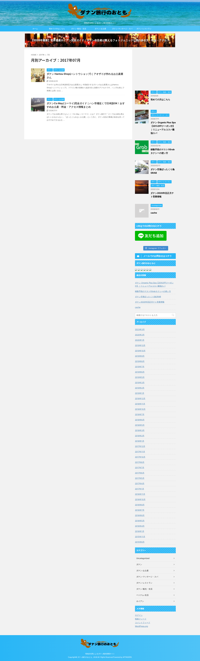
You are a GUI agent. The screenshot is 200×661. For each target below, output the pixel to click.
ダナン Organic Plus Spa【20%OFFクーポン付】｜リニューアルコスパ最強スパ (154, 284)
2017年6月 (139, 473)
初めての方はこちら (57, 29)
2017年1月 (139, 489)
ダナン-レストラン (143, 29)
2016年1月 (139, 531)
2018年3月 (139, 430)
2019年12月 (140, 345)
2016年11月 (140, 494)
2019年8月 (139, 361)
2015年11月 (140, 536)
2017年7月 (139, 467)
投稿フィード (140, 619)
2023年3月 (140, 329)
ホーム (35, 29)
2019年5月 (139, 377)
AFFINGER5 (127, 657)
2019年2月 (139, 388)
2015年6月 (139, 542)
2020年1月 (139, 340)
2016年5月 (139, 520)
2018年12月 (140, 398)
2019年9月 (139, 356)
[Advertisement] (155, 68)
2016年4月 (139, 526)
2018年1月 (139, 441)
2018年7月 (139, 414)
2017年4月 (139, 483)
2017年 (42, 55)
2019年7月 (139, 366)
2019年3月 (139, 382)
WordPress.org (141, 626)
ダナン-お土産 (100, 29)
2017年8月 (139, 462)
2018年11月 (140, 404)
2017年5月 (139, 478)
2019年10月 (140, 351)
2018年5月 (139, 425)
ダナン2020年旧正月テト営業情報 (149, 302)
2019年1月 (139, 393)
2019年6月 (139, 372)
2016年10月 (140, 499)
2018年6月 (139, 420)
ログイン (139, 615)
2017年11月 (140, 451)
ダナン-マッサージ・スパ (122, 29)
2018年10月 (140, 409)
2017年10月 (140, 457)
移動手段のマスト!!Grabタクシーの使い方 (153, 291)
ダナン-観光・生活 (78, 29)
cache (154, 212)
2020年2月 (139, 335)
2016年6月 (139, 515)
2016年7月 (139, 510)
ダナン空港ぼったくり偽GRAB (148, 296)
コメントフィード (142, 622)
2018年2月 (139, 435)
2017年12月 (140, 446)
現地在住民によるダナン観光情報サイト (100, 654)
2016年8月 (139, 505)
